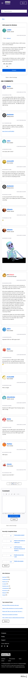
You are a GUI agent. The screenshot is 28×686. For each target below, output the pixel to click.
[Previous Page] (8, 484)
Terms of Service (13, 663)
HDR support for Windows (9, 25)
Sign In (23, 3)
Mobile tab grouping (19, 563)
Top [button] (2, 683)
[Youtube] (7, 650)
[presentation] (3, 495)
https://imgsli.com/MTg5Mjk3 (8, 130)
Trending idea (5, 582)
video (7, 63)
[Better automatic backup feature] (21, 77)
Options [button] (25, 32)
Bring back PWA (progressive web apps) (11, 607)
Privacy (2, 665)
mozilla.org (3, 663)
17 (17, 484)
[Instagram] (4, 650)
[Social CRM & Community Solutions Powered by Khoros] (24, 683)
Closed (3, 597)
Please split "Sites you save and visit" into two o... (13, 614)
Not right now (5, 593)
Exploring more (5, 588)
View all (6, 568)
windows (10, 63)
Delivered (9, 38)
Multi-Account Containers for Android (10, 617)
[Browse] (2, 3)
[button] (3, 66)
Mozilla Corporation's (7, 667)
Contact (16, 665)
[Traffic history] (19, 77)
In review (4, 586)
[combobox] (14, 11)
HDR (4, 63)
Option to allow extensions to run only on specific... (13, 610)
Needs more (5, 584)
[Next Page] (20, 484)
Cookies (9, 665)
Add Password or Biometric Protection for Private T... (19, 551)
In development (5, 590)
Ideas (3, 18)
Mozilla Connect (8, 3)
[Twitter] (1, 650)
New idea (4, 579)
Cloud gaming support (19, 537)
